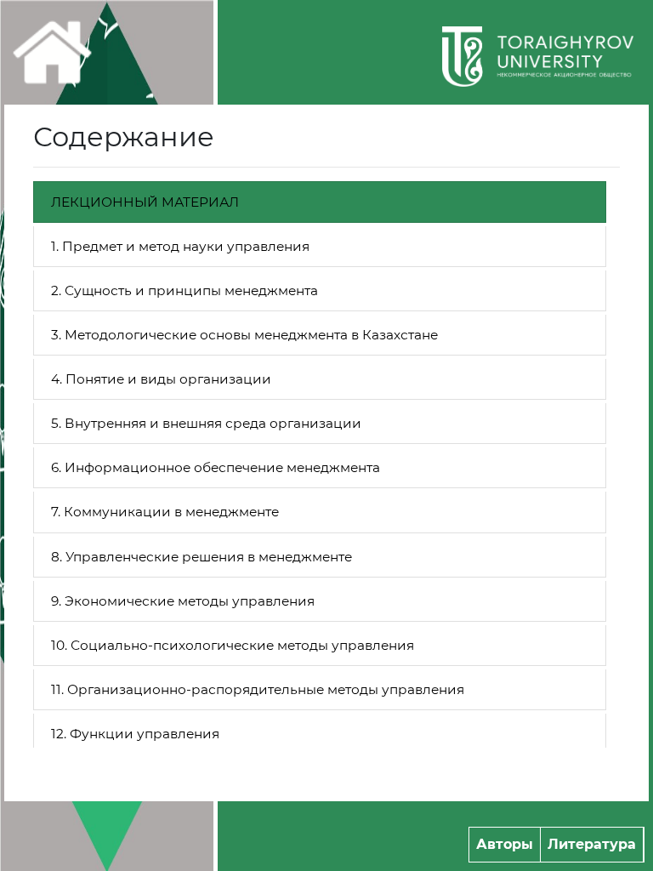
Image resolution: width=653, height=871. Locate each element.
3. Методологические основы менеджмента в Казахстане (244, 335)
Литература (592, 844)
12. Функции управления (135, 734)
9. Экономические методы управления (183, 601)
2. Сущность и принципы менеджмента (184, 290)
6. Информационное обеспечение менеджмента (215, 467)
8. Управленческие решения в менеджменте (201, 557)
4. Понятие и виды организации (161, 379)
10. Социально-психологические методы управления (232, 645)
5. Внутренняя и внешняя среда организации (206, 423)
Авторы (504, 844)
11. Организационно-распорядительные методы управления (257, 689)
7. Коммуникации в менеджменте (165, 512)
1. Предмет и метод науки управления (180, 246)
